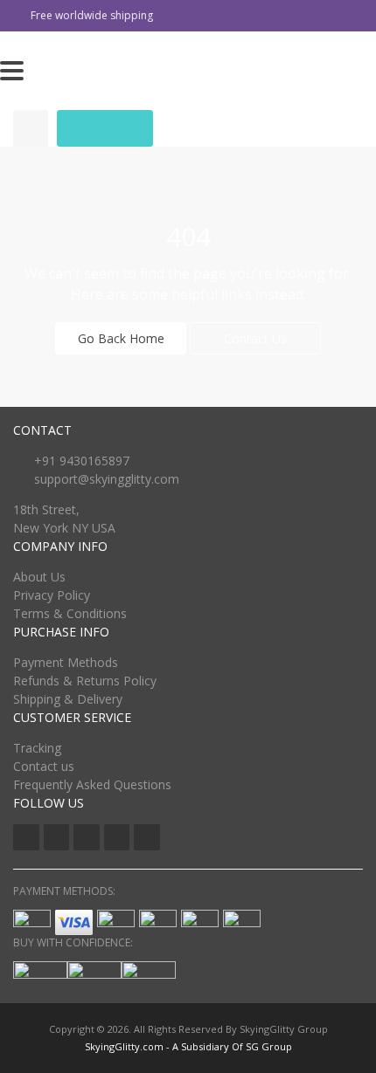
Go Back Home (121, 338)
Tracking (37, 747)
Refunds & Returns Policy (85, 680)
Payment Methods (65, 662)
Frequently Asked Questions (92, 784)
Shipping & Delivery (67, 699)
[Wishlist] (30, 128)
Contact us (43, 766)
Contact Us (255, 338)
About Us (39, 576)
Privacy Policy (51, 595)
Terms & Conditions (70, 613)
